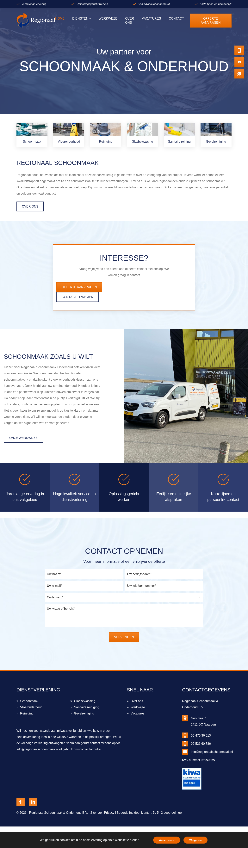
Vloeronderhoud (31, 707)
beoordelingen (172, 812)
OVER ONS (30, 206)
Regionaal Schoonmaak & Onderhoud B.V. (58, 812)
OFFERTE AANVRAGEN (79, 287)
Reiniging (27, 713)
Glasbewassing (84, 701)
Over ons (137, 701)
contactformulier (90, 749)
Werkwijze (138, 707)
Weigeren (195, 840)
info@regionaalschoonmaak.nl (37, 749)
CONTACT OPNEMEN (77, 297)
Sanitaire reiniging (86, 707)
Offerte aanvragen (211, 20)
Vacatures (137, 713)
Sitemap (96, 812)
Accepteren (166, 840)
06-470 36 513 (201, 735)
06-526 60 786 (201, 743)
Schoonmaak (29, 701)
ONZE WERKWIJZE (23, 438)
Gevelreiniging (84, 713)
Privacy (109, 812)
